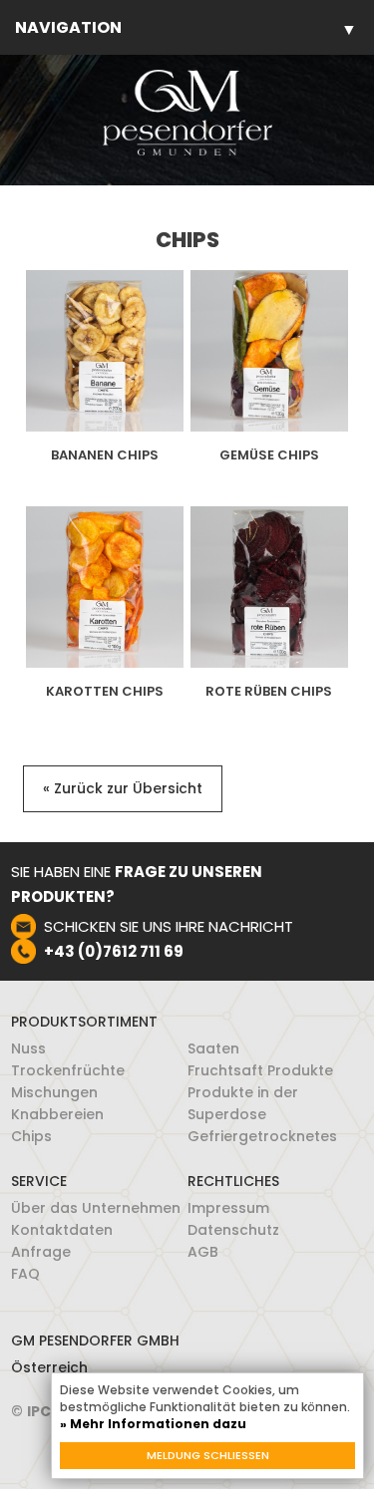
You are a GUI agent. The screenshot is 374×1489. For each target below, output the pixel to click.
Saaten (213, 1048)
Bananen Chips (105, 455)
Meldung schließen (208, 1455)
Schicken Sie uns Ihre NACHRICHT (168, 926)
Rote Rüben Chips (268, 692)
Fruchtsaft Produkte (260, 1070)
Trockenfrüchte (68, 1070)
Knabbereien (57, 1114)
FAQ (25, 1274)
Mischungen (54, 1092)
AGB (202, 1252)
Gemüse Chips (269, 455)
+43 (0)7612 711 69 (114, 951)
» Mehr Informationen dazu (153, 1423)
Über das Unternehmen (96, 1208)
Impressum (228, 1208)
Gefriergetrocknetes (262, 1136)
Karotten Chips (105, 692)
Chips (31, 1136)
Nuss (28, 1048)
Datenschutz (233, 1230)
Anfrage (41, 1252)
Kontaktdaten (62, 1230)
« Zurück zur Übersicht (122, 788)
